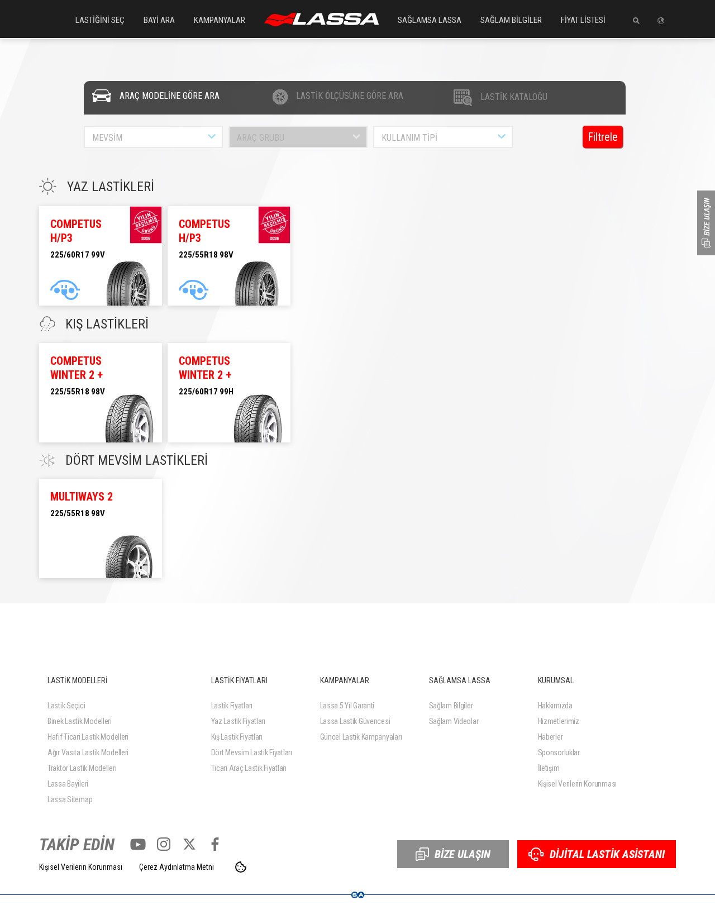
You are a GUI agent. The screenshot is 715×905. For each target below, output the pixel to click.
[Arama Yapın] (632, 20)
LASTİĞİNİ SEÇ (100, 20)
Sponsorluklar (559, 752)
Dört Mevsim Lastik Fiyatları (251, 752)
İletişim (549, 768)
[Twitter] (189, 844)
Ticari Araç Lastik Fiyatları (249, 768)
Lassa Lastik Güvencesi (355, 721)
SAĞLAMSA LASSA (429, 20)
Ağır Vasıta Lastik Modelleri (87, 752)
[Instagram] (164, 844)
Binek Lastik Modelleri (79, 721)
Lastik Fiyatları (232, 705)
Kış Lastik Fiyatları (237, 736)
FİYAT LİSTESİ (583, 20)
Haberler (550, 736)
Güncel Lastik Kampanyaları (361, 736)
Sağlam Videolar (454, 721)
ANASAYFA (321, 19)
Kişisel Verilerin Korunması (577, 783)
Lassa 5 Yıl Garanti (347, 705)
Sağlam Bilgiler (451, 705)
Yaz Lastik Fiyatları (238, 721)
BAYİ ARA (159, 20)
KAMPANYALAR (219, 20)
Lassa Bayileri (67, 783)
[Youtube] (138, 844)
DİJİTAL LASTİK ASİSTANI (607, 854)
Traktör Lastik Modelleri (81, 768)
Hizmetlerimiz (558, 721)
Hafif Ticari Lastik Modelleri (87, 736)
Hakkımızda (555, 705)
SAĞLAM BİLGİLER (511, 20)
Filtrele (603, 137)
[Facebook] (215, 844)
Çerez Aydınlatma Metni (176, 867)
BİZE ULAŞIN (462, 854)
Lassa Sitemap (69, 799)
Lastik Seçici (66, 705)
